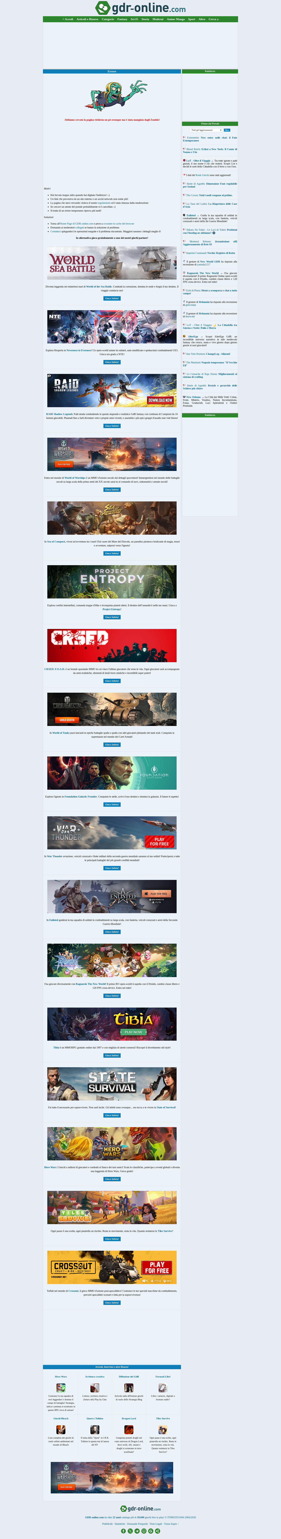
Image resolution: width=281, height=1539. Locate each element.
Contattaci (55, 231)
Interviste (108, 1367)
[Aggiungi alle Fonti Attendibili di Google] (151, 1532)
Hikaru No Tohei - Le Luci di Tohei (206, 229)
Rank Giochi (202, 175)
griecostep (191, 305)
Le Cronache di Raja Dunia (202, 374)
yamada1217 (203, 264)
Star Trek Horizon (195, 354)
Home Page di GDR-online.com (76, 223)
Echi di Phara (193, 290)
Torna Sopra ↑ (171, 1523)
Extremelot (192, 137)
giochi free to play (154, 1517)
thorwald (190, 316)
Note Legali (156, 1523)
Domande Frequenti (137, 1523)
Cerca (214, 19)
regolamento (104, 202)
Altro (202, 19)
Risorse (124, 1367)
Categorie (108, 19)
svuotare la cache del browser (119, 223)
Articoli (99, 1367)
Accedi (67, 19)
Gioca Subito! (112, 298)
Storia (145, 19)
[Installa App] (144, 1532)
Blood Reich (193, 149)
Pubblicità (210, 71)
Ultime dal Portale (210, 123)
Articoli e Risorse (87, 19)
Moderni (158, 19)
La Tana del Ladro (197, 203)
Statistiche (120, 1523)
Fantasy (122, 19)
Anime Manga (176, 19)
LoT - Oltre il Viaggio (199, 325)
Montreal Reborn (200, 241)
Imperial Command (196, 253)
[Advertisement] (140, 45)
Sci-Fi (134, 19)
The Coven (192, 195)
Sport (191, 19)
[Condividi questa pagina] (157, 1532)
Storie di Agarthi (195, 183)
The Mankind (193, 362)
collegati (79, 227)
